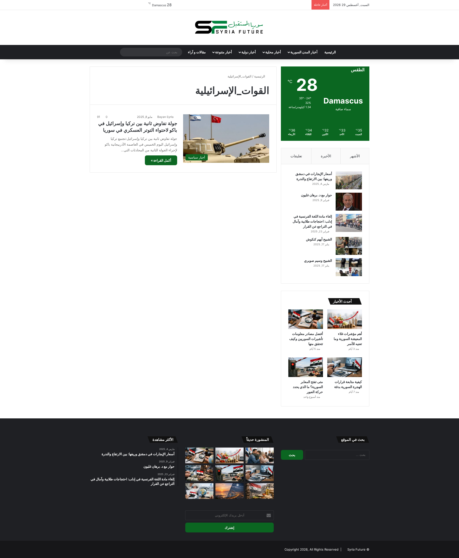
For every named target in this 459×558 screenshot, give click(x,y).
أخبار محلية (273, 52)
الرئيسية (330, 52)
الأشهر (355, 156)
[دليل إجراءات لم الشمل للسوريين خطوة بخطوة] (260, 456)
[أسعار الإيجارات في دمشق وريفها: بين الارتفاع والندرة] (349, 180)
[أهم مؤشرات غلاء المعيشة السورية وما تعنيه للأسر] (344, 319)
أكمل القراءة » (161, 160)
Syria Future (356, 549)
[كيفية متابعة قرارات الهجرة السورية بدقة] (344, 367)
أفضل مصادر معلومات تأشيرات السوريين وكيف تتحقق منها (306, 339)
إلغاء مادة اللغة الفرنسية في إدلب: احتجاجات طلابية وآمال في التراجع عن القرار (312, 221)
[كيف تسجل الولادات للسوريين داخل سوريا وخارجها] (199, 491)
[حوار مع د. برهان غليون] (349, 202)
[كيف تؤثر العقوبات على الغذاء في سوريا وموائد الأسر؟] (260, 491)
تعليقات (296, 156)
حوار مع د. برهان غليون (316, 195)
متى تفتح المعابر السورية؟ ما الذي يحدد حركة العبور (308, 387)
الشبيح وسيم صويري (318, 260)
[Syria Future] (229, 27)
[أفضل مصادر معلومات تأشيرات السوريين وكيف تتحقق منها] (305, 319)
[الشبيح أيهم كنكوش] (349, 246)
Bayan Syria (165, 117)
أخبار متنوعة (223, 52)
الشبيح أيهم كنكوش (319, 239)
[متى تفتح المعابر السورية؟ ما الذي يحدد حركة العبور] (305, 367)
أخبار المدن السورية (303, 52)
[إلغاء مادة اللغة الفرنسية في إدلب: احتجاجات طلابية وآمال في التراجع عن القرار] (349, 223)
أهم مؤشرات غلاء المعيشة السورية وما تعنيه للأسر (348, 339)
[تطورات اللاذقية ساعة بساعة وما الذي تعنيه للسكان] (229, 491)
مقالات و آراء (197, 52)
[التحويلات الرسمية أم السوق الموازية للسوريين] (199, 473)
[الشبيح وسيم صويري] (349, 267)
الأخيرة (326, 156)
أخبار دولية (248, 52)
